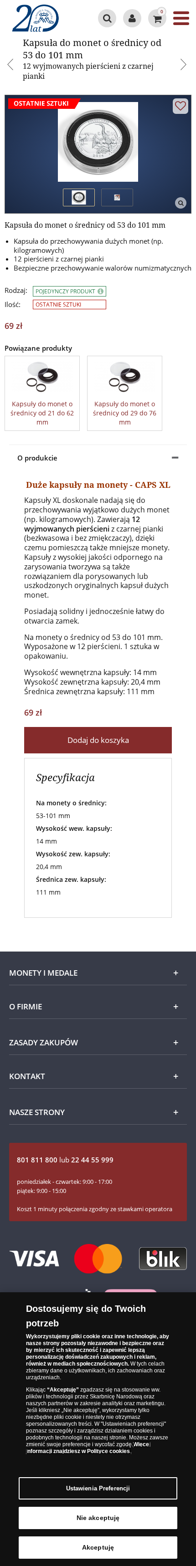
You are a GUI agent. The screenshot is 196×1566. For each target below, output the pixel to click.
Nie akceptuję (98, 1517)
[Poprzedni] (11, 65)
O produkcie (37, 457)
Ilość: (13, 304)
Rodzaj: (16, 290)
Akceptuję (98, 1547)
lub (65, 1159)
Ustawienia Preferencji (98, 1488)
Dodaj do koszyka (98, 740)
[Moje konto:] (132, 18)
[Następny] (184, 65)
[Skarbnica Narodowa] (42, 18)
